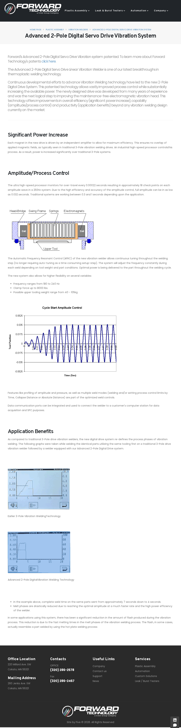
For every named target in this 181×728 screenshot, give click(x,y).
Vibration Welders (78, 29)
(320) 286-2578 (62, 670)
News (96, 681)
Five (78, 722)
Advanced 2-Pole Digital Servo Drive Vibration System (121, 29)
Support (97, 676)
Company (160, 10)
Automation (138, 10)
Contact (70, 32)
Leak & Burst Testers (109, 10)
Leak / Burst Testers (147, 681)
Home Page (35, 29)
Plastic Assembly (76, 10)
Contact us (100, 671)
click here (49, 61)
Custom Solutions (146, 676)
